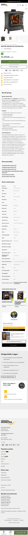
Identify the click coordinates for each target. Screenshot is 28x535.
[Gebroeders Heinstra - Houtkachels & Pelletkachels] (8, 5)
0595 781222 (3, 435)
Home (2, 44)
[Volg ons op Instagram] (4, 442)
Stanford (13, 100)
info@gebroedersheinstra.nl (7, 433)
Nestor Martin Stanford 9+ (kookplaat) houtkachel (20, 303)
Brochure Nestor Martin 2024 (8, 176)
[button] (17, 5)
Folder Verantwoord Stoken (8, 174)
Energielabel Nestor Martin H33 (9, 165)
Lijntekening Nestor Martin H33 (9, 167)
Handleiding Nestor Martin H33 (9, 169)
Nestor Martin (7, 98)
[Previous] (2, 300)
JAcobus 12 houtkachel (7, 301)
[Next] (26, 300)
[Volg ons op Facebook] (2, 442)
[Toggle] (2, 357)
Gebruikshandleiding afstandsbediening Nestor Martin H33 (12, 171)
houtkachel (15, 98)
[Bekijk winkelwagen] (22, 5)
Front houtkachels (13, 44)
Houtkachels (6, 44)
